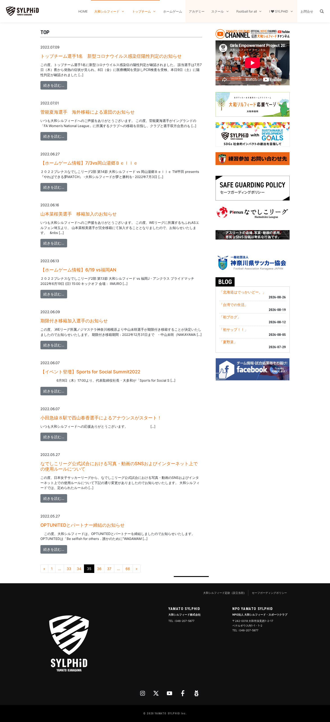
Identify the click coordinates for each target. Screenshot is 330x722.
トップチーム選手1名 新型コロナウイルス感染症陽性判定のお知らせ (111, 56)
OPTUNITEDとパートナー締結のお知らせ (82, 525)
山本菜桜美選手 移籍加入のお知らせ (78, 214)
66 (127, 568)
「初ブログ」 (230, 317)
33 (69, 568)
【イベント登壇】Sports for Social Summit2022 (90, 371)
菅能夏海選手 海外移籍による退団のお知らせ (87, 112)
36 (99, 568)
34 (79, 568)
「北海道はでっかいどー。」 (242, 292)
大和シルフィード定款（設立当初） (224, 592)
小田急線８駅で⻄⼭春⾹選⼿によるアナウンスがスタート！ (101, 417)
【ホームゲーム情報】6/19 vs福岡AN (78, 270)
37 (109, 568)
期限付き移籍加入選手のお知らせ (74, 321)
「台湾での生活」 (233, 304)
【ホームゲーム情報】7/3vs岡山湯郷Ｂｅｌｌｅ (89, 163)
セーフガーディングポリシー (269, 592)
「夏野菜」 (228, 342)
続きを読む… (55, 85)
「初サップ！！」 (233, 329)
